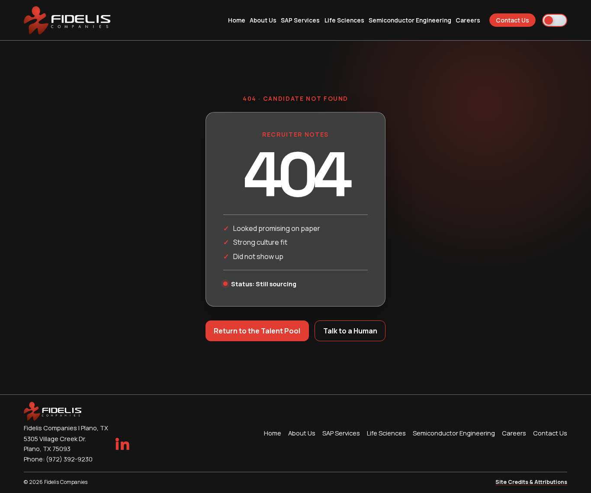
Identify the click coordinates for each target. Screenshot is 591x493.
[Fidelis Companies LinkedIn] (122, 443)
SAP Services (300, 20)
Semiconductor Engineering (410, 20)
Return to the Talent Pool (257, 331)
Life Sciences (344, 20)
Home (236, 20)
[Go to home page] (67, 20)
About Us (263, 20)
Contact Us (512, 20)
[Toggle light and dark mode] (554, 20)
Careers (468, 20)
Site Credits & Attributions (531, 482)
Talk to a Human (350, 331)
